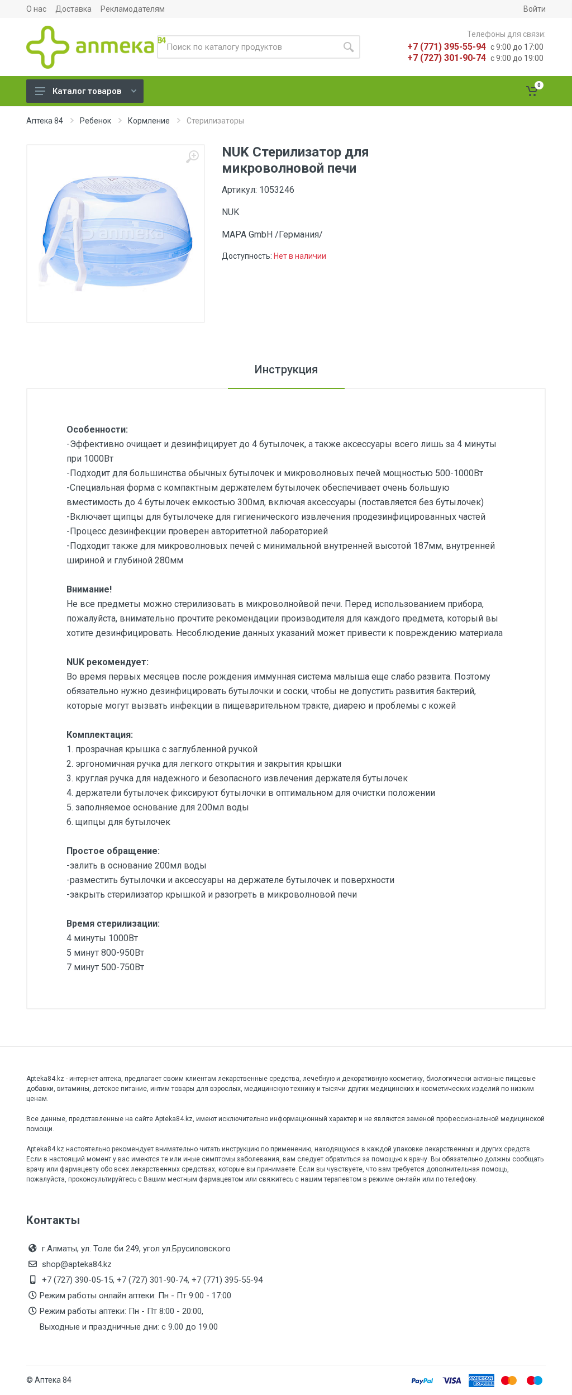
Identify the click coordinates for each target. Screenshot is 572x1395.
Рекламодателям (133, 9)
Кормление (149, 120)
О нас (36, 9)
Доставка (73, 9)
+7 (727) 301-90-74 (446, 58)
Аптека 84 (44, 120)
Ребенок (95, 120)
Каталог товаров (87, 91)
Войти (534, 9)
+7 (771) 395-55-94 (446, 46)
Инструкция (286, 369)
